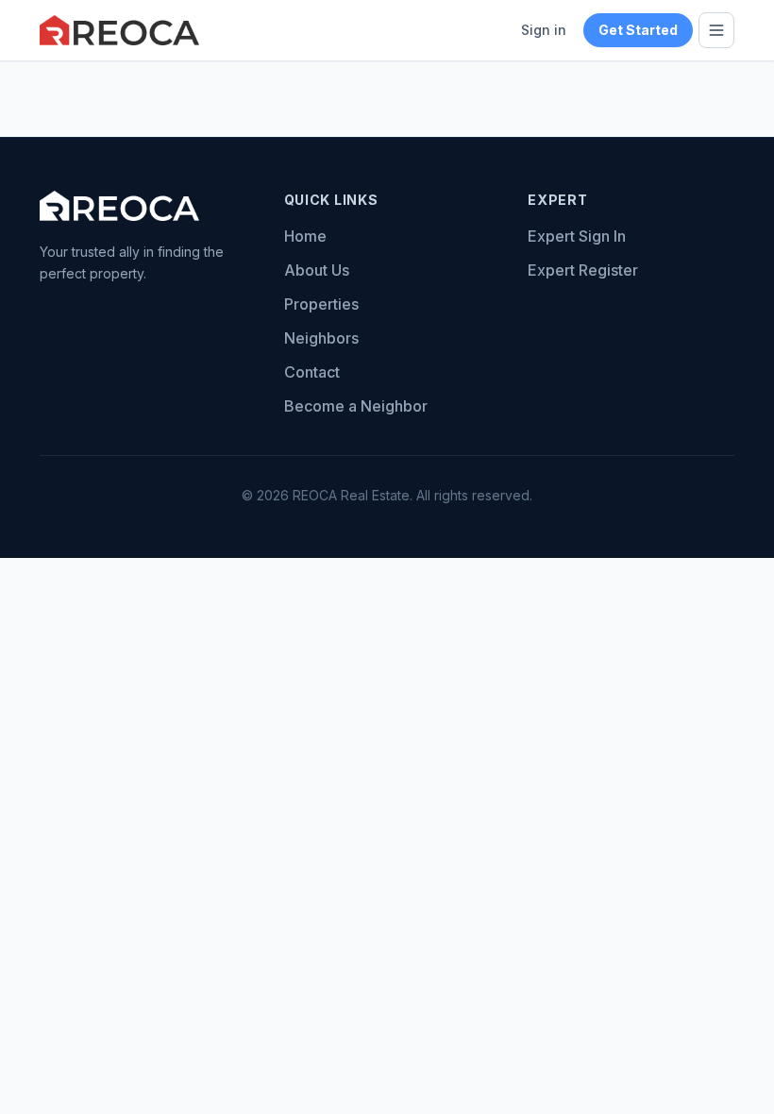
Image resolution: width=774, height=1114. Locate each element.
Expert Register (583, 270)
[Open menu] (716, 30)
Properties (321, 304)
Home (305, 236)
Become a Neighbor (356, 406)
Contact (312, 372)
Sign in (543, 30)
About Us (316, 270)
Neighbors (321, 338)
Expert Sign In (577, 236)
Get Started (638, 30)
